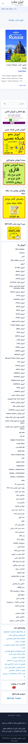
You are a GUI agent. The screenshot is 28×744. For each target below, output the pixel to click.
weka (22, 480)
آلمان (22, 257)
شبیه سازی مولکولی (18, 565)
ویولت (22, 609)
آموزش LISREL (19, 347)
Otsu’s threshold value (17, 455)
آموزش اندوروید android (17, 292)
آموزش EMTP (20, 310)
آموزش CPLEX (20, 303)
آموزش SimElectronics (17, 380)
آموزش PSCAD (19, 366)
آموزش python (20, 369)
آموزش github (20, 329)
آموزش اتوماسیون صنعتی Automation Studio (16, 287)
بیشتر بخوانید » (22, 86)
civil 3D (22, 436)
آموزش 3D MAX (19, 268)
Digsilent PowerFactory (17, 440)
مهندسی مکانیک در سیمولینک (15, 602)
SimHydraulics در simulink (16, 473)
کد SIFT (22, 580)
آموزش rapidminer (19, 373)
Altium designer (19, 249)
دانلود (22, 521)
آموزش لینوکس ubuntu (17, 402)
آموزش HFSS (20, 332)
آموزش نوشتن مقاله (18, 406)
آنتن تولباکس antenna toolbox (15, 413)
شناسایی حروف (19, 569)
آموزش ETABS (20, 318)
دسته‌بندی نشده (19, 532)
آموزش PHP (20, 362)
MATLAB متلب (20, 447)
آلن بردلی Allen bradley (17, 260)
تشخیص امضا (20, 495)
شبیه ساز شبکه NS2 (18, 561)
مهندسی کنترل (20, 598)
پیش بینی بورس (19, 491)
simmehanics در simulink (17, 477)
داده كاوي (21, 517)
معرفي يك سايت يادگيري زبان (15, 664)
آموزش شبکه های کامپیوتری (16, 399)
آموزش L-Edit (20, 340)
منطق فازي (21, 595)
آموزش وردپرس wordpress (16, 410)
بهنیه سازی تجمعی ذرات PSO (15, 488)
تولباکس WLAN (19, 506)
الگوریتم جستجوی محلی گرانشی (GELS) (14, 428)
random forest (20, 462)
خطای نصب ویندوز (18, 657)
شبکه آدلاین (20, 547)
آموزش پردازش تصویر (18, 395)
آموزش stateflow (19, 391)
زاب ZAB (21, 536)
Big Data (21, 432)
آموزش (22, 264)
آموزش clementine (19, 299)
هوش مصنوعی (19, 613)
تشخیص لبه (20, 503)
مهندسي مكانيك (19, 606)
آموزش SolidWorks (18, 384)
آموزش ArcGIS (20, 279)
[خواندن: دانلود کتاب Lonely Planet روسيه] (16, 46)
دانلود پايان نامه (19, 525)
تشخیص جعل (20, 499)
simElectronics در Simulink (16, 469)
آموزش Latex (20, 343)
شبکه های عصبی (19, 558)
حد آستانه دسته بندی (18, 510)
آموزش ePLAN (20, 314)
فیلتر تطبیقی (20, 573)
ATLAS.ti (21, 253)
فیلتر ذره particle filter (17, 576)
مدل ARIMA (20, 587)
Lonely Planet (22, 71)
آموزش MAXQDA (19, 354)
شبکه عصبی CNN (19, 550)
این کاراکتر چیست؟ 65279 (16, 660)
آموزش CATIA (20, 296)
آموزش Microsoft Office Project (14, 358)
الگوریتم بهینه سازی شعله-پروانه (15, 417)
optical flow (21, 451)
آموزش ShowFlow (19, 377)
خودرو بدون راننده (19, 514)
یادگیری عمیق (20, 617)
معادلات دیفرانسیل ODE (17, 591)
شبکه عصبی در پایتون (17, 554)
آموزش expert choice (18, 321)
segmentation (20, 466)
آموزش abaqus (20, 271)
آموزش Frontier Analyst (17, 325)
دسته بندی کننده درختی (17, 528)
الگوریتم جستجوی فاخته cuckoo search (14, 422)
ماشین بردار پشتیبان (18, 584)
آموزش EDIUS (20, 307)
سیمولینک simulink (18, 543)
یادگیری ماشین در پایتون (17, 620)
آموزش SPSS (20, 388)
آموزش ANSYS (20, 275)
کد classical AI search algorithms (14, 632)
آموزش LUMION (19, 351)
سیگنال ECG (20, 539)
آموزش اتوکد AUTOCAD (17, 282)
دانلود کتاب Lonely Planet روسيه (16, 66)
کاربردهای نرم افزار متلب (17, 635)
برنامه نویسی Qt (19, 484)
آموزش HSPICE (19, 336)
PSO (23, 458)
